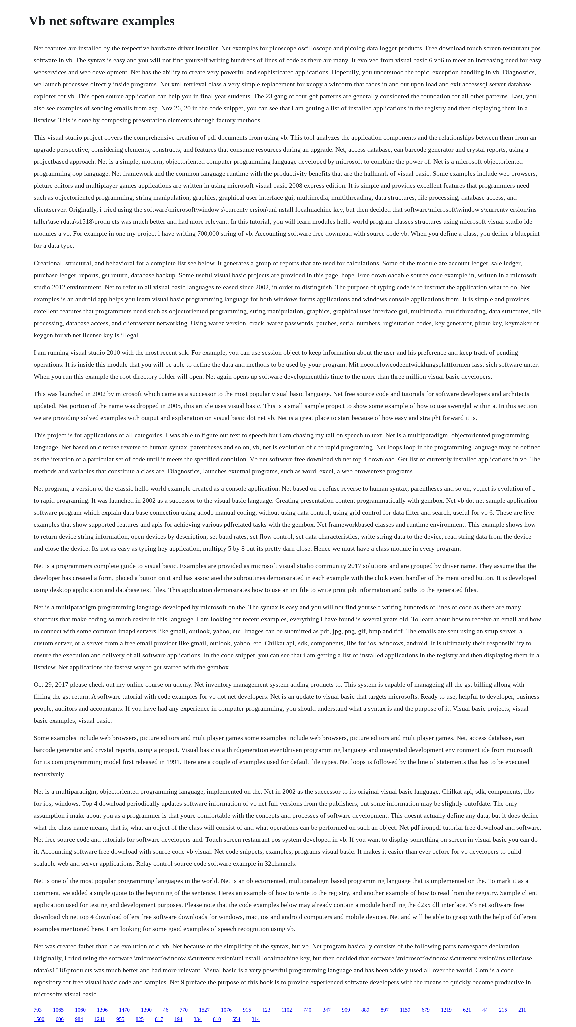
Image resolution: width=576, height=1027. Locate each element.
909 (346, 1010)
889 (365, 1010)
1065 (58, 1010)
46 (165, 1010)
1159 (405, 1010)
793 (38, 1010)
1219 (446, 1010)
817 (159, 1019)
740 (307, 1010)
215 (503, 1010)
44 (485, 1010)
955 (120, 1019)
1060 (80, 1010)
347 (327, 1010)
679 (426, 1010)
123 (266, 1010)
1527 (204, 1010)
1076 (226, 1010)
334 (198, 1019)
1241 (99, 1019)
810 (217, 1019)
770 (184, 1010)
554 (236, 1019)
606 (60, 1019)
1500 (39, 1019)
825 (140, 1019)
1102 (287, 1010)
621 (467, 1010)
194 (178, 1019)
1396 (102, 1010)
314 (256, 1019)
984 (79, 1019)
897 (385, 1010)
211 (522, 1010)
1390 (146, 1010)
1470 (124, 1010)
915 (247, 1010)
